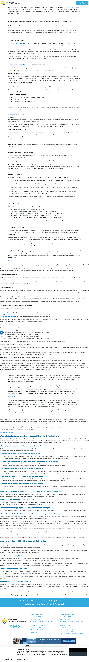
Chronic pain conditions (9, 316)
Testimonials (47, 3)
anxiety (65, 438)
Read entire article (13, 396)
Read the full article (13, 260)
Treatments (36, 3)
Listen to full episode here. (15, 17)
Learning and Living (68, 7)
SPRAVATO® (29, 43)
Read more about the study (6, 372)
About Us (27, 3)
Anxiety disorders (7, 312)
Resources (55, 3)
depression (60, 438)
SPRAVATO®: (11, 115)
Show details (20, 659)
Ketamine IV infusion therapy (15, 43)
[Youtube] (19, 626)
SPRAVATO (24, 23)
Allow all (78, 649)
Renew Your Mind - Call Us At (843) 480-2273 (44, 600)
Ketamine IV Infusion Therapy (16, 64)
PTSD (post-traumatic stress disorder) (12, 314)
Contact (69, 3)
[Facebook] (11, 626)
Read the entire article (14, 415)
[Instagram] (16, 626)
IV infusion (15, 23)
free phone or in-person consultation (44, 244)
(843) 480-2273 (9, 357)
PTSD (69, 438)
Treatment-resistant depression (11, 311)
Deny (78, 654)
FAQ (63, 3)
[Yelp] (14, 626)
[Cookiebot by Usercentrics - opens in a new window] (8, 659)
